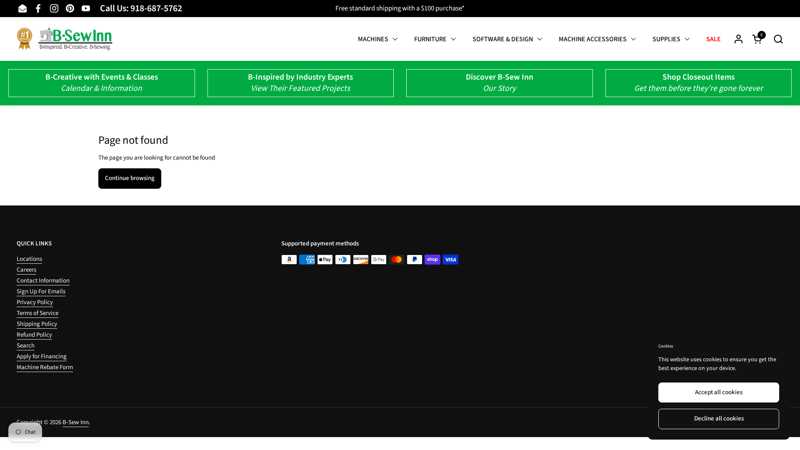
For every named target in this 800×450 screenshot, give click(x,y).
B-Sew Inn (75, 422)
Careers (26, 269)
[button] (778, 39)
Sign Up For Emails (41, 291)
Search (26, 345)
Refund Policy (34, 334)
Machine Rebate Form (45, 367)
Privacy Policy (35, 302)
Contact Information (43, 280)
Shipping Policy (37, 324)
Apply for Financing (42, 356)
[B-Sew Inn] (64, 39)
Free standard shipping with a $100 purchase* (400, 8)
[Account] (738, 39)
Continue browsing (130, 178)
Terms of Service (37, 313)
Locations (29, 259)
